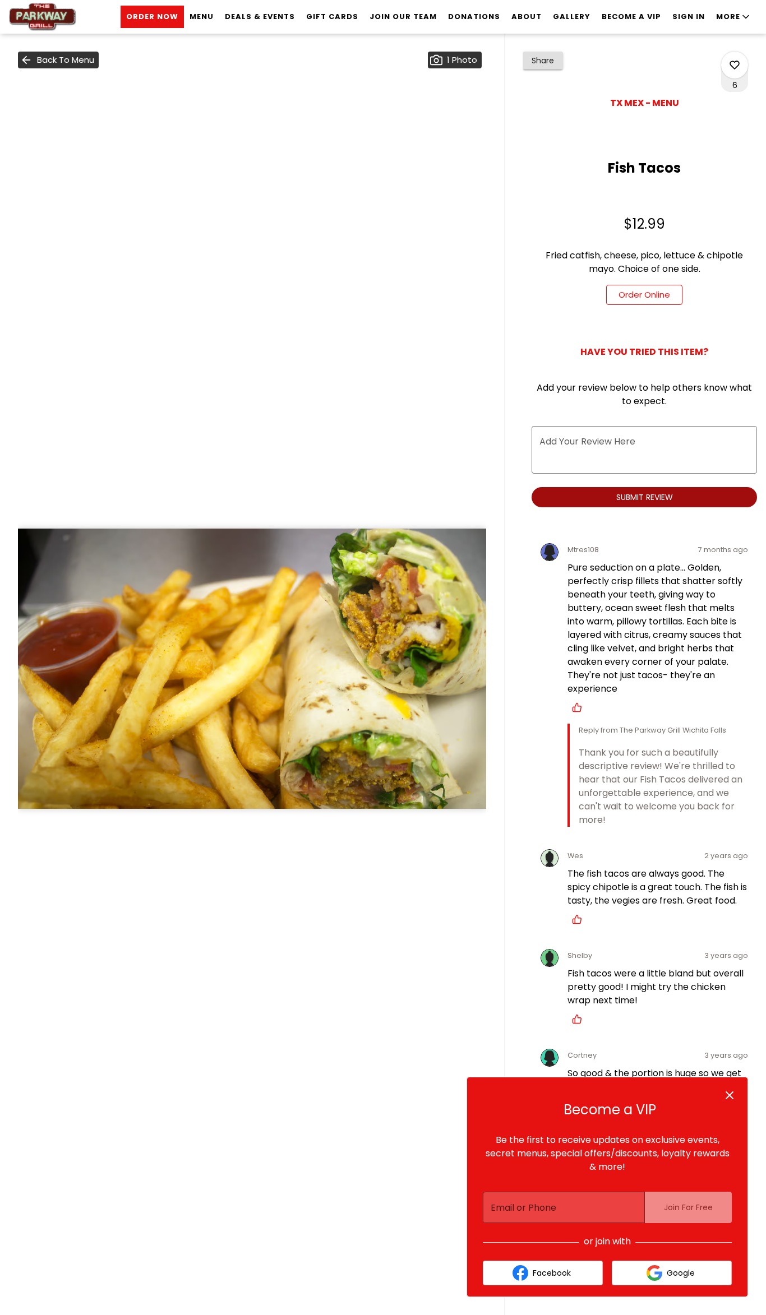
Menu (202, 16)
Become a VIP (631, 16)
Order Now (152, 16)
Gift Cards (332, 16)
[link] (644, 295)
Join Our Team (403, 16)
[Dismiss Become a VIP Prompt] (729, 1095)
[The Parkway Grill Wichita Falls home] (59, 17)
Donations (474, 16)
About (526, 16)
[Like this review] (579, 707)
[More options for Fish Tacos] (734, 65)
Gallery (571, 16)
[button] (733, 17)
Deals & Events (260, 16)
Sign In (688, 16)
